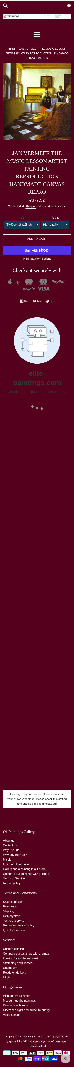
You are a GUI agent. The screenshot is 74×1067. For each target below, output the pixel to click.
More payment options (37, 258)
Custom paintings (14, 948)
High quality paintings (16, 995)
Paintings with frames (17, 1005)
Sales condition (12, 901)
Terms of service (13, 920)
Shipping (30, 206)
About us (8, 840)
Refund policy (12, 883)
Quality (55, 218)
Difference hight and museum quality (26, 1010)
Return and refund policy (18, 925)
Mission (8, 859)
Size (22, 218)
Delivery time (11, 916)
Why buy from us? (15, 854)
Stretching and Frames (17, 963)
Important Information (16, 864)
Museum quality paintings (19, 1000)
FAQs (6, 977)
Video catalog (11, 1014)
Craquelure (10, 967)
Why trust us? (12, 850)
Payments (9, 906)
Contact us (10, 845)
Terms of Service (14, 878)
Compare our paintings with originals (26, 873)
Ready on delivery (14, 972)
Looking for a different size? (20, 958)
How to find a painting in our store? (25, 869)
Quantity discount (14, 930)
